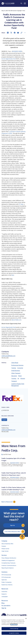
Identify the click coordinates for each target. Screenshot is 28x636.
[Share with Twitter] (11, 32)
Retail (20, 376)
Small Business (15, 370)
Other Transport (15, 373)
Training (13, 368)
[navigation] (24, 3)
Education (14, 376)
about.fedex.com (16, 320)
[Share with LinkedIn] (8, 32)
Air (18, 378)
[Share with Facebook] (14, 32)
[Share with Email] (18, 32)
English (4, 419)
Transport (14, 381)
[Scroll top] (22, 537)
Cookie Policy (13, 624)
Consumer (20, 368)
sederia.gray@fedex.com (8, 356)
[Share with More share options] (25, 32)
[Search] (21, 3)
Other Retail (14, 362)
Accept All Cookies (14, 633)
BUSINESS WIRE (17, 51)
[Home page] (8, 3)
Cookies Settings (14, 628)
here (13, 275)
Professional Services (17, 365)
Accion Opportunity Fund (9, 59)
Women (22, 378)
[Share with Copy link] (21, 32)
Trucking (13, 378)
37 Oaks (21, 204)
